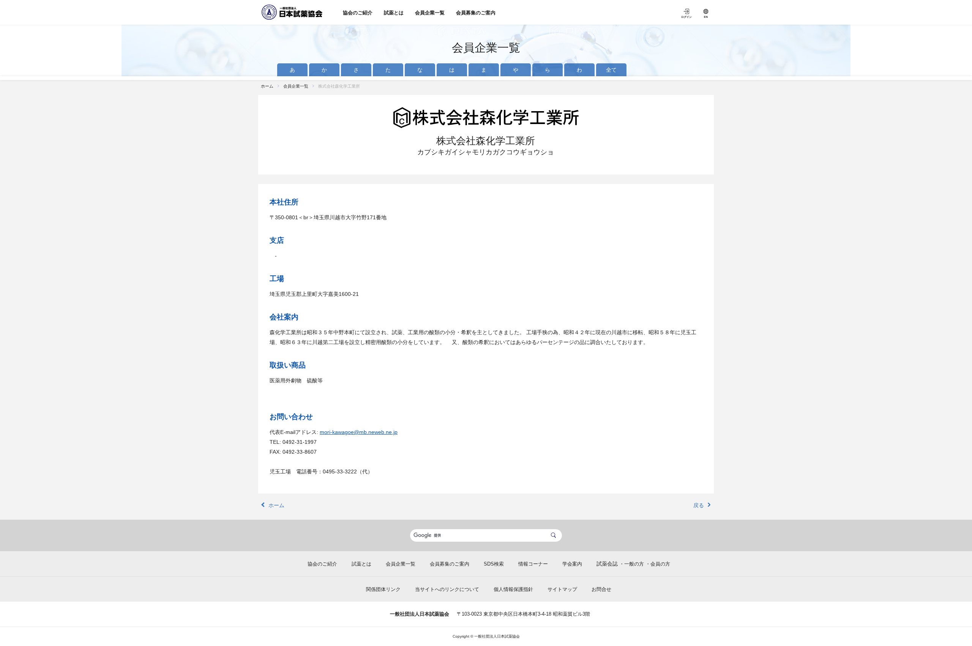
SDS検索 (494, 564)
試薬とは (394, 13)
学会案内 (572, 564)
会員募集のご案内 (475, 13)
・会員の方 (657, 564)
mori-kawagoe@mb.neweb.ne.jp (359, 432)
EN (706, 17)
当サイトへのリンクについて (447, 589)
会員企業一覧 (430, 13)
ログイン (686, 17)
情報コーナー (533, 564)
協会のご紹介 (357, 13)
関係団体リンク (383, 589)
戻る (698, 505)
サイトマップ (562, 589)
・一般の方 (631, 564)
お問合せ (601, 589)
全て (611, 70)
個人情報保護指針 (513, 589)
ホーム (267, 86)
